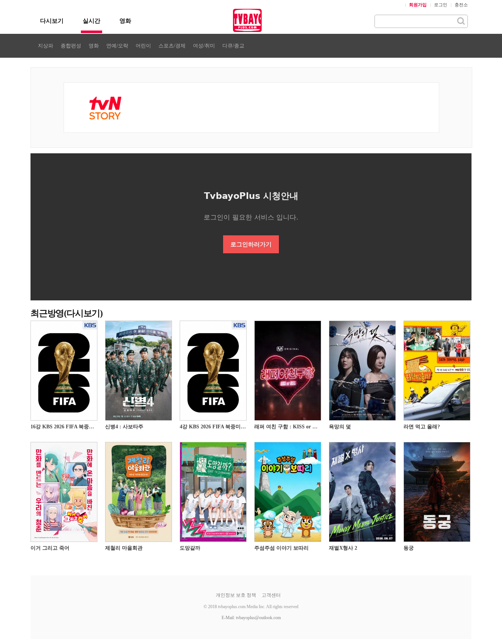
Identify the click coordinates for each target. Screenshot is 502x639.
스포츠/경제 (172, 46)
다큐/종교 (233, 46)
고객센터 (271, 595)
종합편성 (71, 46)
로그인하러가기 (251, 244)
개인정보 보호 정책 (236, 595)
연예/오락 (117, 46)
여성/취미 (204, 46)
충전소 (461, 4)
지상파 (45, 46)
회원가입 (418, 4)
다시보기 (52, 21)
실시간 (91, 21)
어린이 (143, 46)
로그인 (440, 4)
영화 (125, 21)
